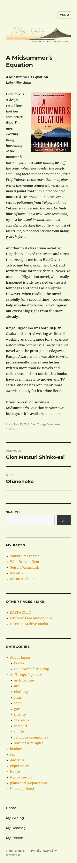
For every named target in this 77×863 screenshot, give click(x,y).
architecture (24, 680)
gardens (20, 709)
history (20, 714)
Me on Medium (22, 579)
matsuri (20, 726)
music (19, 732)
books (19, 663)
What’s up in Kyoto (25, 562)
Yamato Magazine (24, 556)
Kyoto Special (21, 777)
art (16, 686)
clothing (21, 692)
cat (12, 754)
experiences (20, 766)
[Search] (64, 520)
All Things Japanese (46, 424)
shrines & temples (29, 743)
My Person (14, 838)
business (17, 749)
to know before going (31, 669)
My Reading (16, 828)
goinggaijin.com (16, 851)
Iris (8, 424)
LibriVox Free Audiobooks (31, 618)
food (18, 703)
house (15, 771)
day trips (17, 760)
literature (12, 428)
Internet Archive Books (29, 624)
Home (11, 808)
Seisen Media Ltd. (24, 567)
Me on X (16, 573)
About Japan (20, 657)
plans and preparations (29, 783)
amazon (57, 414)
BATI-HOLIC (20, 612)
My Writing (15, 818)
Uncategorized (22, 789)
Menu (64, 15)
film (17, 697)
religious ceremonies (31, 737)
